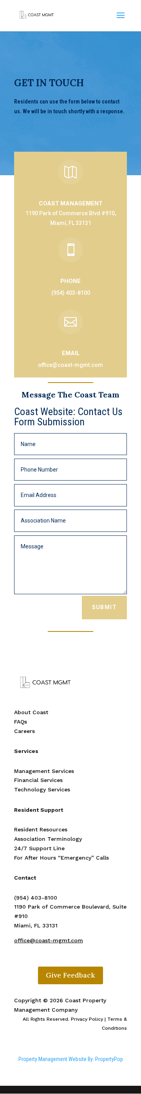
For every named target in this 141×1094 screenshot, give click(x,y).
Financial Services (38, 780)
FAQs (20, 721)
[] (70, 183)
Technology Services (42, 789)
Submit (104, 607)
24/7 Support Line (39, 848)
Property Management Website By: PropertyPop (70, 1059)
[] (70, 260)
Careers (24, 731)
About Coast (31, 712)
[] (70, 332)
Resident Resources (40, 829)
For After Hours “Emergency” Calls (61, 858)
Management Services (44, 771)
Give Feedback (70, 975)
